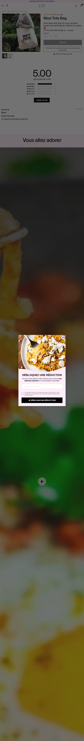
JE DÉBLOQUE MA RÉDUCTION (42, 400)
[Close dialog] (63, 337)
